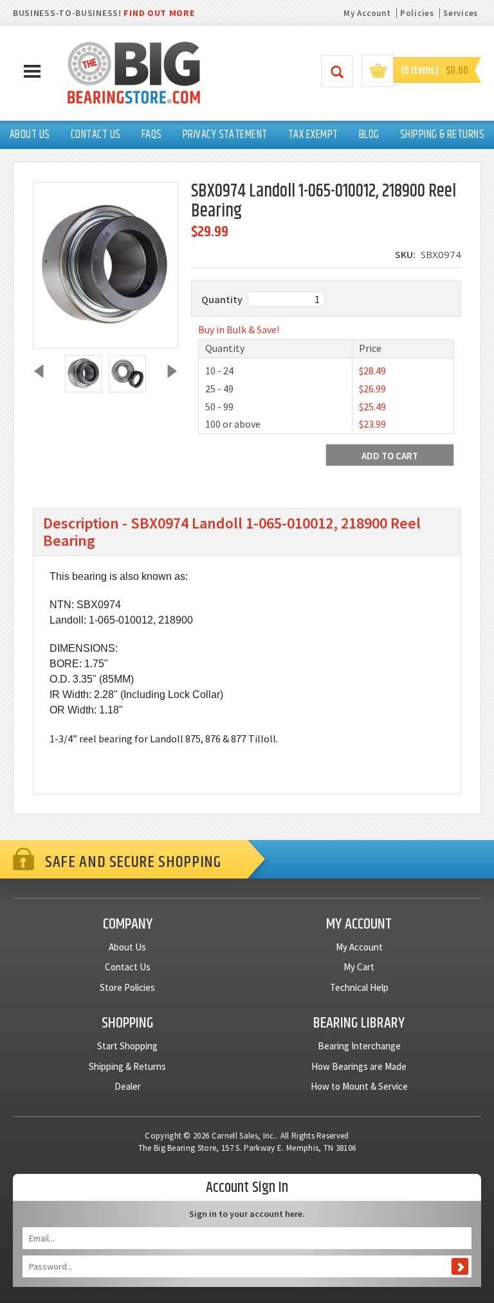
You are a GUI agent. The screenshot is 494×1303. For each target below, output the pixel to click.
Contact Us (128, 967)
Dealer (127, 1086)
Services (460, 13)
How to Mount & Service (359, 1086)
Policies (417, 13)
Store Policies (127, 987)
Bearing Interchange (359, 1046)
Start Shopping (127, 1046)
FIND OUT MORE (159, 13)
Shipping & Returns (127, 1066)
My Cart (358, 967)
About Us (127, 947)
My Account (366, 13)
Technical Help (359, 987)
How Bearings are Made (359, 1066)
